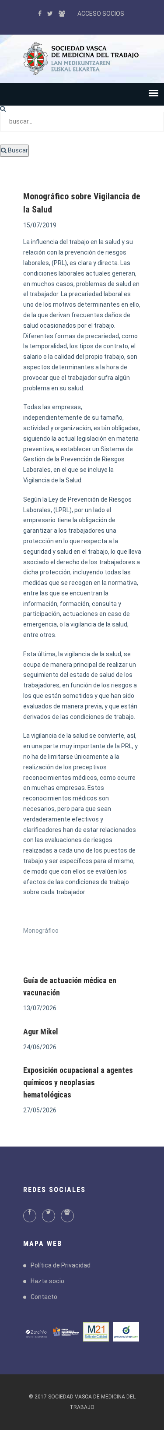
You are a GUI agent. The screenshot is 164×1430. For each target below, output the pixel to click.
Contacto (44, 1296)
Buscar (17, 150)
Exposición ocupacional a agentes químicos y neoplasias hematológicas (78, 1082)
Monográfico (41, 930)
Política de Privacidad (61, 1265)
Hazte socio (47, 1281)
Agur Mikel (40, 1031)
